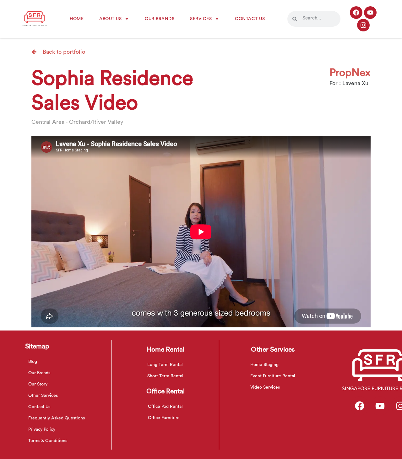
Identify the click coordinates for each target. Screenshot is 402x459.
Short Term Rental (165, 376)
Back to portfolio (63, 52)
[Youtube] (370, 12)
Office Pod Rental (165, 406)
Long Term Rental (165, 365)
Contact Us (250, 19)
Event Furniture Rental (272, 376)
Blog (32, 361)
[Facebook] (356, 12)
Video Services (265, 387)
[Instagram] (363, 25)
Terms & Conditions (47, 441)
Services (201, 19)
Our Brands (159, 19)
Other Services (43, 395)
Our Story (37, 384)
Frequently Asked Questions (56, 418)
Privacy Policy (41, 429)
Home (77, 19)
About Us (110, 19)
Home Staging (264, 365)
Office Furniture (164, 418)
